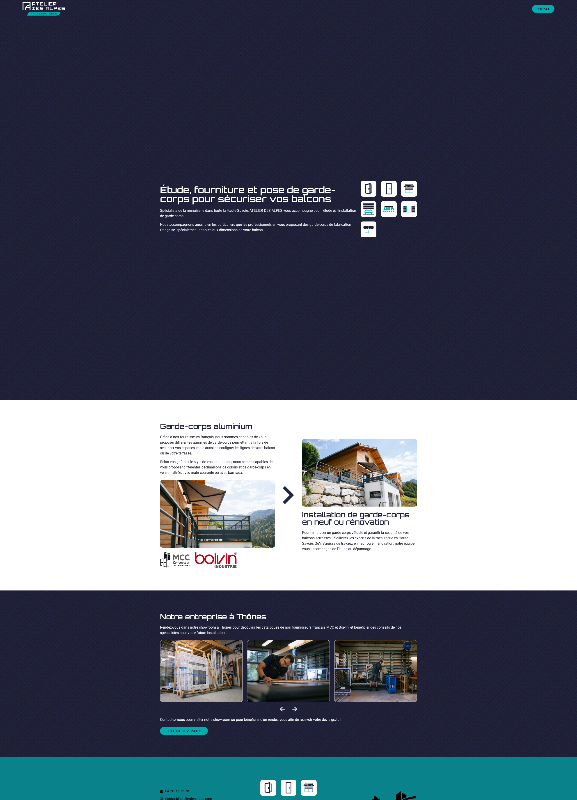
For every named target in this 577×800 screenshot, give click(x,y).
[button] (282, 709)
